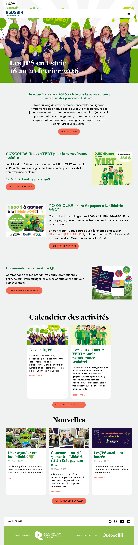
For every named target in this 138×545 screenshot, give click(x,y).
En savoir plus (69, 131)
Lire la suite (35, 375)
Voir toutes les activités (69, 404)
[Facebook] (110, 521)
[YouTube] (122, 521)
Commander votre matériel (24, 290)
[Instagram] (115, 521)
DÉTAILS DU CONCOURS (20, 186)
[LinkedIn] (128, 521)
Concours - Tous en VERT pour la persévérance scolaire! (88, 355)
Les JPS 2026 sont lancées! (108, 454)
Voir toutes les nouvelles (69, 501)
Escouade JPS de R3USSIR (67, 234)
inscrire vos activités (64, 246)
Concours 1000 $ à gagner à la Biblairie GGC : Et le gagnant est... (67, 458)
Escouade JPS (40, 349)
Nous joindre (15, 521)
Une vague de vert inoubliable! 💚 (22, 454)
